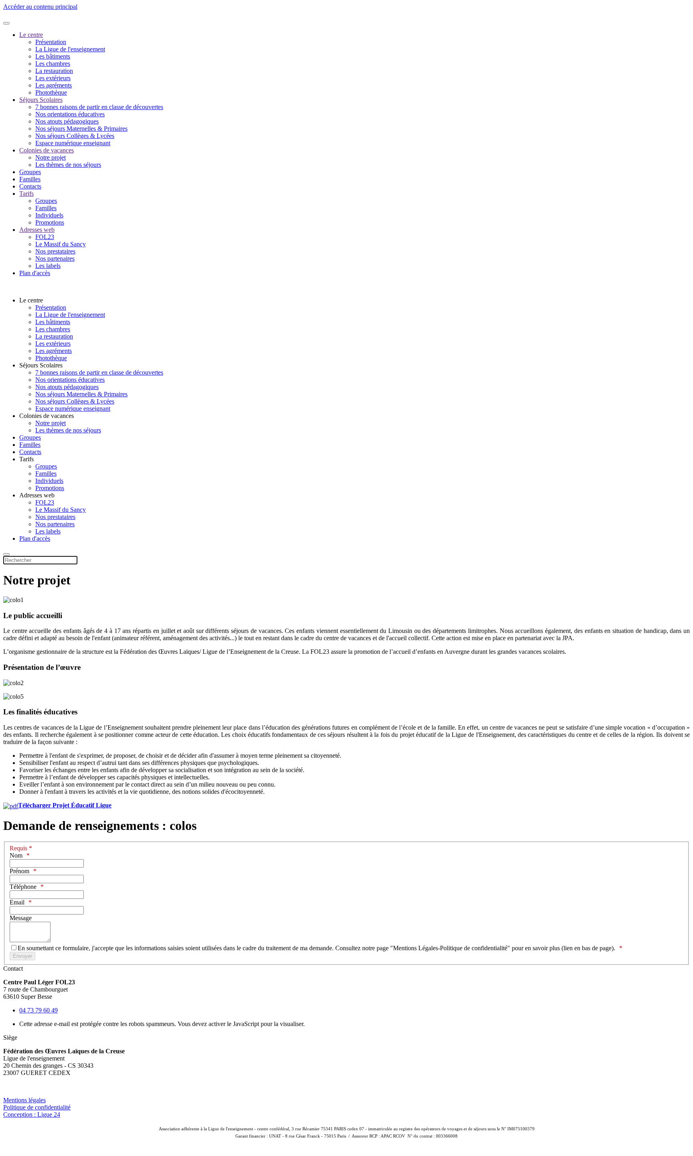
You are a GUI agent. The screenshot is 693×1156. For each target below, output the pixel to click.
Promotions (49, 222)
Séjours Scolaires (41, 99)
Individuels (49, 215)
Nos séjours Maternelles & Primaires (81, 128)
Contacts (30, 186)
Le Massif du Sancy (60, 244)
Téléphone (23, 886)
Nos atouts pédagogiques (67, 121)
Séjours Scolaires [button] (41, 365)
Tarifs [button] (26, 459)
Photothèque (51, 92)
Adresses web (37, 229)
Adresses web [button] (37, 495)
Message (21, 918)
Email (17, 902)
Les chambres (52, 63)
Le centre (31, 34)
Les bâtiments (52, 56)
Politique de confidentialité (37, 1107)
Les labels (48, 265)
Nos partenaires (55, 258)
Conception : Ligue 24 (31, 1114)
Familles (30, 179)
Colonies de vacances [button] (46, 415)
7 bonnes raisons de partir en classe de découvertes (99, 106)
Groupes (30, 171)
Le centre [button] (31, 300)
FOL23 (44, 236)
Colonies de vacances (46, 150)
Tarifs (26, 193)
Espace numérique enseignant (72, 143)
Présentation (50, 42)
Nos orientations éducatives (70, 114)
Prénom (19, 871)
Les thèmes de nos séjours (68, 164)
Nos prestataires (55, 251)
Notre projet (50, 157)
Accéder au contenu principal (40, 6)
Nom (16, 855)
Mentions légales (24, 1100)
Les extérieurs (53, 78)
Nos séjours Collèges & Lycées (74, 135)
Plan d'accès (34, 273)
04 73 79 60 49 (38, 1010)
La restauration (54, 70)
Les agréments (53, 85)
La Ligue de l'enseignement (70, 49)
